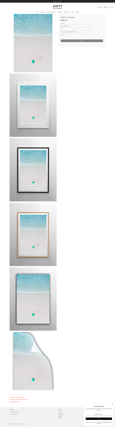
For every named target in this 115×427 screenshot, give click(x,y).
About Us (60, 416)
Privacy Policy (105, 422)
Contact (77, 12)
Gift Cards (60, 12)
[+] (65, 37)
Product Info (66, 12)
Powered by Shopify (22, 423)
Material (62, 23)
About (72, 12)
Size (61, 29)
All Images (42, 12)
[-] (61, 37)
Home (37, 12)
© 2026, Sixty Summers (13, 423)
